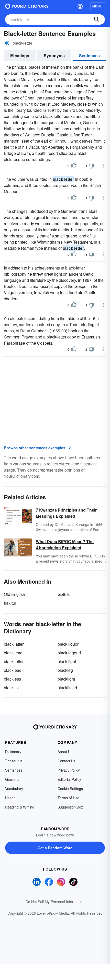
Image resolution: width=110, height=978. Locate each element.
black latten (14, 644)
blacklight (66, 679)
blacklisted (67, 688)
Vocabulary (14, 788)
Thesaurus (14, 760)
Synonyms (54, 55)
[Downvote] (92, 166)
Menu (97, 6)
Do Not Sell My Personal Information (55, 901)
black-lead (13, 653)
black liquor (68, 644)
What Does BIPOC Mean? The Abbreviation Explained (65, 544)
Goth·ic (64, 594)
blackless (12, 679)
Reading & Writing (19, 807)
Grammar (13, 779)
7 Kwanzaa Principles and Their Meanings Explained (66, 513)
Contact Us (66, 760)
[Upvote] (74, 166)
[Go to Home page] (27, 6)
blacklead (12, 670)
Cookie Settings (70, 788)
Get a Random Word (55, 847)
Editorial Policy (69, 779)
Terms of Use (68, 797)
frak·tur (10, 603)
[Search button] (96, 19)
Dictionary (13, 751)
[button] (80, 6)
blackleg (65, 670)
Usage (10, 797)
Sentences (89, 55)
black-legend (69, 653)
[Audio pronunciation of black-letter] (7, 43)
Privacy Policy (69, 770)
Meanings (19, 55)
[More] (103, 166)
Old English (14, 594)
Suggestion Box (70, 807)
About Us (65, 751)
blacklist (11, 688)
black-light (67, 661)
